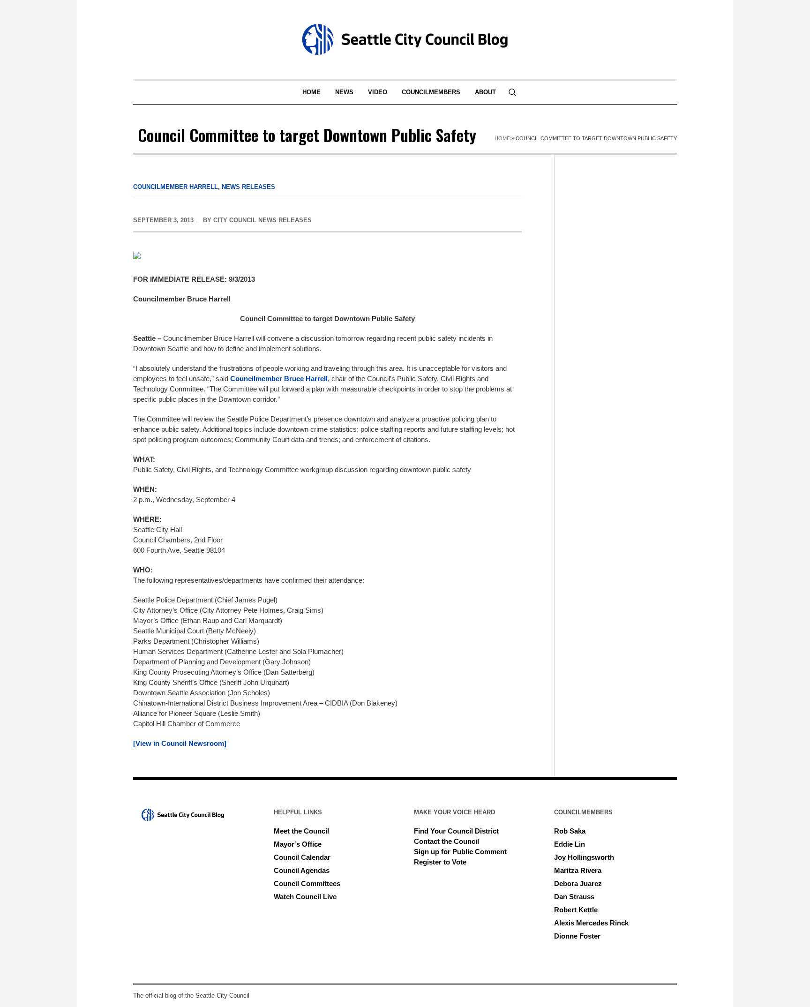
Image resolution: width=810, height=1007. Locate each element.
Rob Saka (569, 831)
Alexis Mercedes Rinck (591, 923)
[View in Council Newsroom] (179, 743)
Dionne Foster (577, 936)
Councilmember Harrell (175, 186)
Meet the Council (301, 831)
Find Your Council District (456, 831)
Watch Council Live (305, 897)
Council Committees (307, 883)
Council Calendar (302, 857)
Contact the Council (446, 841)
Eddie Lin (569, 844)
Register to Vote (440, 862)
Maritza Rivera (577, 870)
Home (502, 138)
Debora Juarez (578, 883)
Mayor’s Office (298, 844)
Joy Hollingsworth (584, 857)
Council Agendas (302, 870)
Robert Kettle (576, 910)
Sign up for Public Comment (460, 852)
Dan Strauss (574, 897)
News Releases (248, 186)
